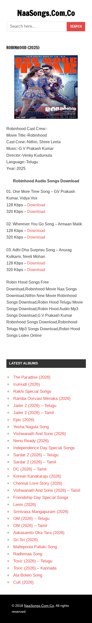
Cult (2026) (23, 582)
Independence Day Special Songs (44, 448)
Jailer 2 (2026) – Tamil (33, 412)
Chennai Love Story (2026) (37, 483)
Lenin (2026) (24, 504)
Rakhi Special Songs (32, 391)
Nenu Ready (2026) (31, 440)
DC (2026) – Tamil (29, 469)
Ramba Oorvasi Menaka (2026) (42, 398)
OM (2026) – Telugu (31, 518)
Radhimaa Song (27, 554)
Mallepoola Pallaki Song (35, 547)
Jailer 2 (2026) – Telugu (34, 405)
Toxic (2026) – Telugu (32, 561)
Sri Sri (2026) (25, 539)
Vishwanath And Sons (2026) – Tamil (46, 490)
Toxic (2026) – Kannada (34, 568)
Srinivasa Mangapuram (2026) (40, 511)
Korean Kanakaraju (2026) (37, 476)
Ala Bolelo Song (27, 575)
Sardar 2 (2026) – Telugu (35, 455)
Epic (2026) (23, 419)
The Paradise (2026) (32, 377)
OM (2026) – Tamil (30, 525)
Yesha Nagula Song (31, 427)
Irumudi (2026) (26, 384)
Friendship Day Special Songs (40, 497)
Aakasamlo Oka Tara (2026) (39, 532)
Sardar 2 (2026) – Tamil (34, 462)
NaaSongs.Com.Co (46, 13)
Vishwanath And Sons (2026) (39, 433)
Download (36, 205)
